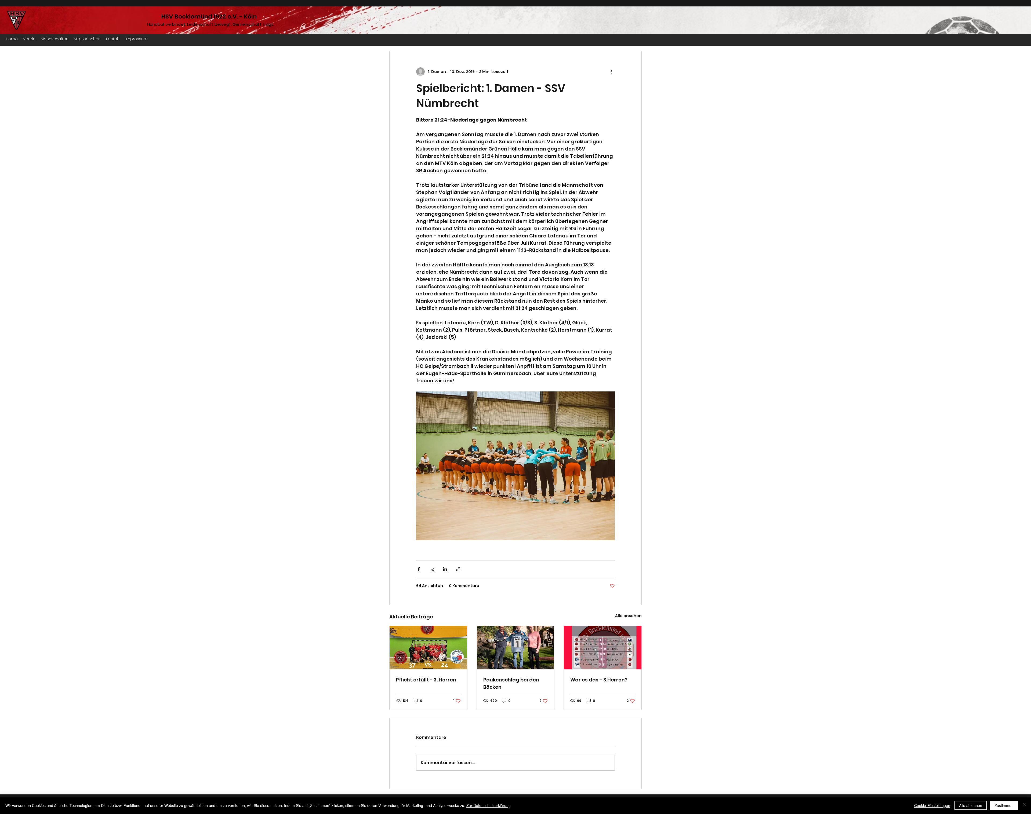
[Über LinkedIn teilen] (445, 569)
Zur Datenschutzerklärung (488, 805)
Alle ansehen (628, 615)
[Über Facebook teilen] (418, 569)
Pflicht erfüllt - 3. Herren (426, 679)
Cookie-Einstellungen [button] (932, 805)
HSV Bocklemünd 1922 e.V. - (202, 16)
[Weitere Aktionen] (611, 71)
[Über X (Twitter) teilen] (431, 569)
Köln (250, 16)
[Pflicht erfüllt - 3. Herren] (428, 647)
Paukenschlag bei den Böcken (511, 683)
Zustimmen (1004, 805)
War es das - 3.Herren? (598, 679)
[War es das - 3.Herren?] (602, 647)
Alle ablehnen (970, 805)
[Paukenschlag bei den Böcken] (515, 647)
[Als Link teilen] (458, 569)
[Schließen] (1024, 805)
